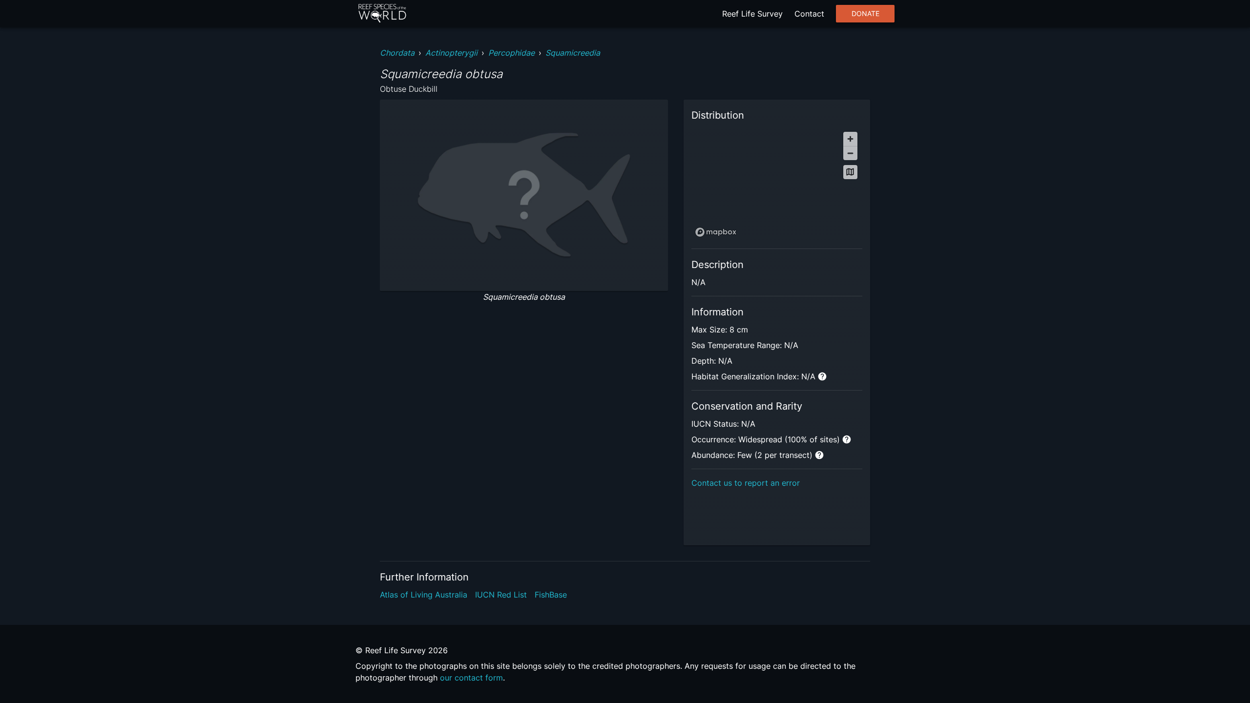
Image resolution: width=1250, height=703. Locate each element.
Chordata (397, 53)
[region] (776, 184)
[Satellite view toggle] (850, 172)
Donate (865, 14)
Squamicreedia (572, 53)
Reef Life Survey (752, 14)
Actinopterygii (451, 53)
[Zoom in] (850, 139)
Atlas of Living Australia (423, 595)
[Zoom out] (850, 153)
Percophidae (511, 53)
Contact (809, 14)
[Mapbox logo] (715, 232)
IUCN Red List (501, 595)
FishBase (551, 595)
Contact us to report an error (745, 483)
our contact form (471, 677)
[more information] (822, 376)
